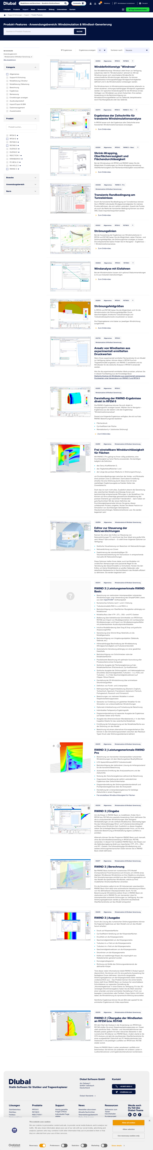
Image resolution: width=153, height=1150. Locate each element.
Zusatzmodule (15, 111)
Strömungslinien (105, 231)
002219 (98, 1012)
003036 (98, 185)
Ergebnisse (14, 91)
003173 (98, 110)
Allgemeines (14, 74)
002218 (98, 912)
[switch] (64, 1145)
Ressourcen (42, 9)
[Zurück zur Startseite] (10, 3)
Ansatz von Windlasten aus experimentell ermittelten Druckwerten (112, 351)
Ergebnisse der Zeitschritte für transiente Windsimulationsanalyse (117, 117)
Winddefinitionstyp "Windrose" (115, 66)
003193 (98, 61)
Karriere (72, 9)
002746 (98, 338)
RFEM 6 (13, 139)
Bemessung (14, 94)
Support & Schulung (17, 77)
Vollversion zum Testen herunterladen (111, 1112)
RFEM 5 (13, 135)
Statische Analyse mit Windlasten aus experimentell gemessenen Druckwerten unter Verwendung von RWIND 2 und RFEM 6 (119, 377)
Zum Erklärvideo (104, 129)
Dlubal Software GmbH (92, 1079)
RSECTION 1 (14, 156)
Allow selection (129, 1129)
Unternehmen (62, 9)
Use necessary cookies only (128, 1136)
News (33, 9)
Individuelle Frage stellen (62, 1115)
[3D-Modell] (54, 746)
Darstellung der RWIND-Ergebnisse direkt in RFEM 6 (117, 400)
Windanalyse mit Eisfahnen (112, 268)
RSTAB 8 (13, 142)
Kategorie (10, 67)
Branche (10, 178)
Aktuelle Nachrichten (87, 1112)
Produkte (16, 9)
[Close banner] (149, 1120)
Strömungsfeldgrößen (109, 306)
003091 (98, 147)
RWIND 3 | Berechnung (109, 866)
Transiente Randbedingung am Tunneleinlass (114, 196)
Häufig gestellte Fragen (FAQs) (61, 1111)
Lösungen (7, 9)
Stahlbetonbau (15, 1110)
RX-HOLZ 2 (14, 166)
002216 (98, 805)
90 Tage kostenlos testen (138, 10)
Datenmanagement (17, 108)
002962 (98, 263)
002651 (98, 388)
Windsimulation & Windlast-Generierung (17, 57)
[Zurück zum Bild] (59, 746)
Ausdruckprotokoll (17, 101)
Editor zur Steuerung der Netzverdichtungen (110, 530)
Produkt (10, 119)
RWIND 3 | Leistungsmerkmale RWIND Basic (119, 590)
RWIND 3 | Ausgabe (107, 917)
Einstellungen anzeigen (19, 98)
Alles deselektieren (10, 60)
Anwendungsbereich (15, 184)
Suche (79, 31)
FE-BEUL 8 (14, 162)
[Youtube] (135, 1115)
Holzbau (12, 1115)
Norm (8, 191)
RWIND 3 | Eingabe (106, 811)
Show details (117, 1146)
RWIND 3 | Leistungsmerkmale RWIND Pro (119, 751)
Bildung (51, 9)
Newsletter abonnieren (87, 1110)
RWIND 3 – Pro (128, 110)
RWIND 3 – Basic (128, 147)
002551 (98, 444)
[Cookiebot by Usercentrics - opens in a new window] (14, 1145)
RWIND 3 (13, 169)
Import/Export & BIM (18, 104)
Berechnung (14, 88)
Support (25, 9)
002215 (98, 744)
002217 (98, 861)
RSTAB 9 (13, 145)
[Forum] (130, 1115)
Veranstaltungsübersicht (88, 1115)
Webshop (107, 3)
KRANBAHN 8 (15, 159)
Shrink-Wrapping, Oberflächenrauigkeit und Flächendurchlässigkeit (111, 156)
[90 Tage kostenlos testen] (95, 3)
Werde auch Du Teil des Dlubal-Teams (135, 1108)
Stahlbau (12, 1112)
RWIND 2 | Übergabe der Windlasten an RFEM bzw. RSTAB (118, 1020)
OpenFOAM (109, 600)
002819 (98, 300)
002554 (98, 522)
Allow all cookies (128, 1123)
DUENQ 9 (13, 152)
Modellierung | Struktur (19, 81)
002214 (98, 583)
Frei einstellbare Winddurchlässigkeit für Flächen (119, 451)
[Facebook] (139, 1115)
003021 (98, 225)
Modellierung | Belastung (19, 84)
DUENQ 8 (13, 149)
